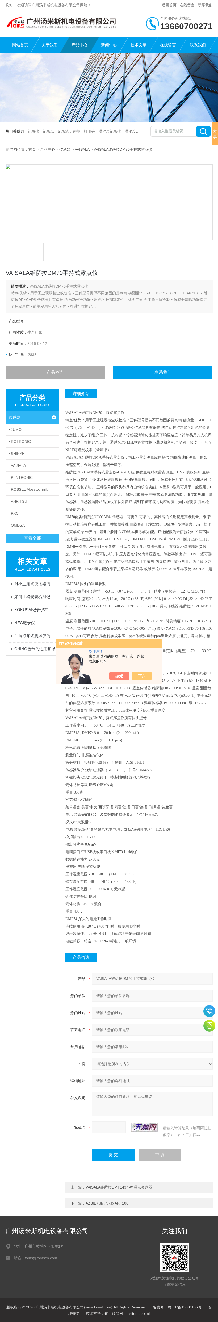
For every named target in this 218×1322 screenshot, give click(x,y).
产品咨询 (55, 372)
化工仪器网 (113, 1313)
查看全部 (32, 538)
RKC (15, 513)
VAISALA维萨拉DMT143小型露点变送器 (119, 1187)
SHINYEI (18, 453)
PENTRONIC (22, 477)
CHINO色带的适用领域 (34, 649)
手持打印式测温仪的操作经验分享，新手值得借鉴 (35, 635)
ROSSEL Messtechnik (29, 489)
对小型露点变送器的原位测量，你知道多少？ (35, 583)
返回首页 (169, 5)
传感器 (64, 149)
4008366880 (209, 1011)
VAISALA (82, 149)
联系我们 (205, 5)
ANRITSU (19, 501)
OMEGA (18, 525)
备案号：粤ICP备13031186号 (177, 1307)
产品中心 (79, 45)
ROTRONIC (21, 441)
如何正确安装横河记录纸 (35, 596)
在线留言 (187, 5)
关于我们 (50, 45)
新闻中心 (109, 45)
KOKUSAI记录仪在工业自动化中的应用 (35, 609)
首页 (32, 149)
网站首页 (20, 45)
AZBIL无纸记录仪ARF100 (107, 1203)
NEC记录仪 (24, 622)
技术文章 (138, 45)
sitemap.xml (139, 1313)
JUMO (16, 429)
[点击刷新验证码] (144, 1127)
